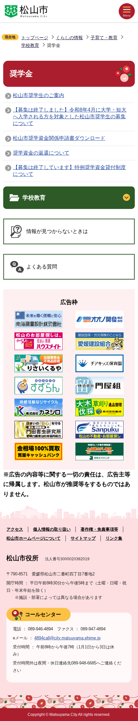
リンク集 (114, 538)
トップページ (34, 37)
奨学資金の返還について (41, 153)
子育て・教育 (104, 37)
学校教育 (30, 45)
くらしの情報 (69, 37)
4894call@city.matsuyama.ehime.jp (67, 637)
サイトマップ (83, 538)
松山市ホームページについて (33, 538)
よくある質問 (41, 266)
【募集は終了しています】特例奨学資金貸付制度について (69, 171)
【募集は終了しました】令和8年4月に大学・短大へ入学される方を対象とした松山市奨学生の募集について (69, 116)
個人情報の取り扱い (52, 529)
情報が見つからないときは (57, 231)
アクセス (14, 529)
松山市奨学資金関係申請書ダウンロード (59, 138)
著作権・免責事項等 (99, 529)
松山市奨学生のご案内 (38, 95)
